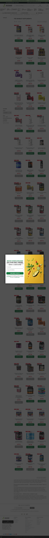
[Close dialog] (42, 256)
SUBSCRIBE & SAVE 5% (15, 273)
